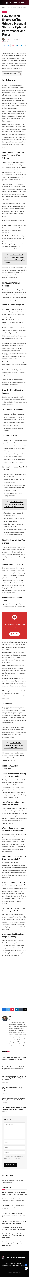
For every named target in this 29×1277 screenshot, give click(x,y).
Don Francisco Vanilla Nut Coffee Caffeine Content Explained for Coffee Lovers (13, 1089)
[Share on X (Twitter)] (8, 45)
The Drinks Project (16, 1272)
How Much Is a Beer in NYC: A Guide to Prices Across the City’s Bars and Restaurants (13, 1207)
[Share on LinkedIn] (17, 45)
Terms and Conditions (18, 1268)
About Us (12, 1263)
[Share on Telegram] (22, 45)
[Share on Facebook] (4, 45)
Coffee (4, 11)
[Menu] (3, 3)
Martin (8, 39)
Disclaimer (7, 1268)
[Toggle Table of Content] (18, 73)
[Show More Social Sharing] (25, 45)
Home (6, 1263)
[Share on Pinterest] (13, 45)
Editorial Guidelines (8, 1265)
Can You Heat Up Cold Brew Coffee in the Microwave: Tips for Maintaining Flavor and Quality (14, 1078)
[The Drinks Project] (15, 2)
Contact (19, 1263)
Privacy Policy (20, 1265)
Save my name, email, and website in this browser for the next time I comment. (14, 1158)
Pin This (15, 634)
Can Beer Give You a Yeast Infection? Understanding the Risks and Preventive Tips (13, 1215)
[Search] (26, 3)
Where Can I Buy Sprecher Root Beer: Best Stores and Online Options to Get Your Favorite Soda (14, 1235)
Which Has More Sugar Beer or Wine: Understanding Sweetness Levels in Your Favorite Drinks (13, 1243)
